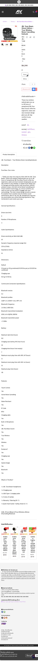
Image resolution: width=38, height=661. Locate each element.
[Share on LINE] (34, 148)
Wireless (13, 21)
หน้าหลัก (5, 21)
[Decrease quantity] (29, 84)
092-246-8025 (19, 5)
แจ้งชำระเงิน (5, 636)
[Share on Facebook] (29, 148)
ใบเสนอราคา (5, 639)
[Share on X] (32, 148)
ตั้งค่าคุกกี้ (29, 655)
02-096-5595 (11, 5)
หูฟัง (29, 132)
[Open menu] (2, 12)
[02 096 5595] (5, 5)
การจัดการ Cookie (6, 635)
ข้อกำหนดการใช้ (5, 631)
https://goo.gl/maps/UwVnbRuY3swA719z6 (14, 602)
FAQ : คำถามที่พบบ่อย (7, 630)
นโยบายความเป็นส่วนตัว (8, 656)
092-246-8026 (29, 5)
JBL (28, 125)
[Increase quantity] (34, 84)
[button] (33, 12)
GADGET (24, 132)
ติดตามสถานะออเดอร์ (7, 638)
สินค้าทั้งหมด (31, 129)
